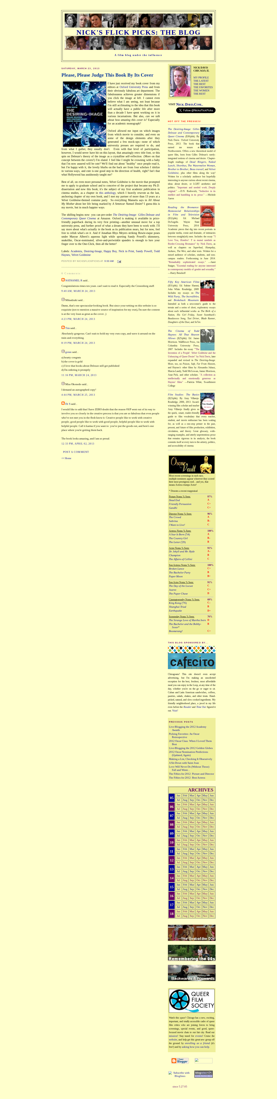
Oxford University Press (134, 87)
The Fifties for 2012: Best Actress (187, 777)
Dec (212, 799)
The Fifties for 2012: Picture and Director (191, 773)
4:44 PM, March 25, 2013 (78, 394)
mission (173, 1035)
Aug (185, 799)
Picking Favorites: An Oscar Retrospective (184, 735)
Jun (212, 795)
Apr (198, 795)
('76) (178, 602)
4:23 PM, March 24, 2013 (78, 319)
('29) (177, 542)
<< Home (66, 458)
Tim (67, 328)
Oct (198, 799)
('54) (179, 534)
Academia (76, 251)
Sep (192, 799)
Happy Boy (110, 251)
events (198, 1035)
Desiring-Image (93, 251)
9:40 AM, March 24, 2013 (78, 291)
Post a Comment (76, 452)
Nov (205, 799)
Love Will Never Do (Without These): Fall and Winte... (189, 768)
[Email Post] (118, 260)
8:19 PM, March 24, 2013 (78, 343)
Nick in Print (126, 251)
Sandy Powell (144, 251)
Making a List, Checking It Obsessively (190, 759)
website (173, 1039)
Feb (185, 795)
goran (68, 352)
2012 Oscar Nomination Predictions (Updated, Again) (188, 753)
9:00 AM (109, 261)
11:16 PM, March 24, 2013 (79, 375)
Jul (178, 799)
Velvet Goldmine (81, 254)
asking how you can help (195, 1046)
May (205, 795)
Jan (178, 795)
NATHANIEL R (73, 280)
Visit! (175, 710)
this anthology (107, 192)
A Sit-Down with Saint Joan (184, 762)
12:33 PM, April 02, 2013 (77, 443)
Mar (192, 795)
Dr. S (67, 404)
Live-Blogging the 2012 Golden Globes (191, 748)
